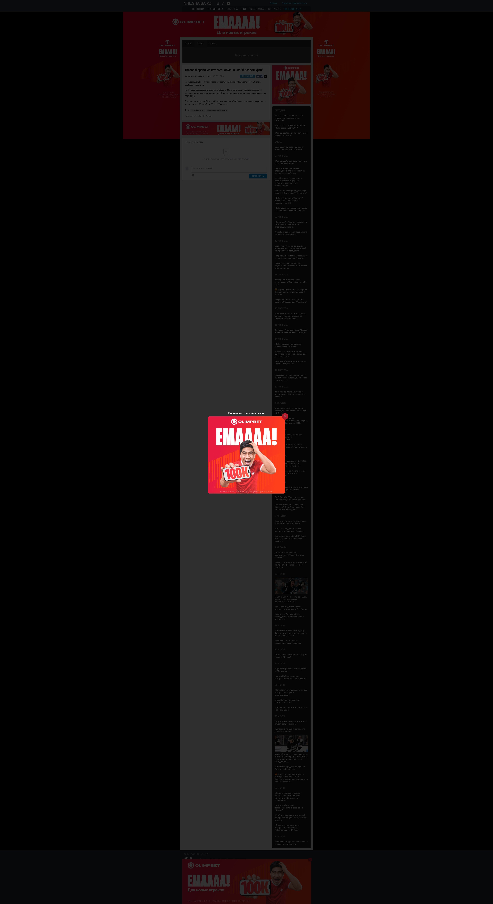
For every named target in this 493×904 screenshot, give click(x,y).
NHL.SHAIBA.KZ (197, 3)
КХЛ (243, 9)
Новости (198, 9)
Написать (258, 176)
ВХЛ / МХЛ (274, 9)
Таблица (232, 9)
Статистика (215, 9)
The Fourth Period (203, 116)
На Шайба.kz (292, 9)
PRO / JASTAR (257, 9)
